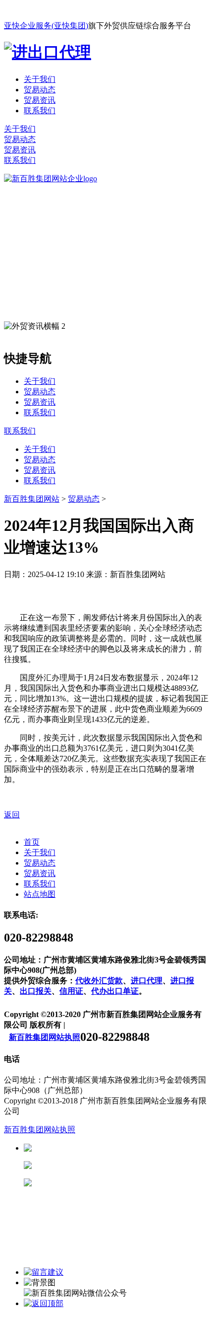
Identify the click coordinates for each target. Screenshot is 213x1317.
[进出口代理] (47, 52)
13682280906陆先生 (109, 1182)
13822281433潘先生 (109, 1165)
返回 (12, 814)
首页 (32, 842)
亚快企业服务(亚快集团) (46, 25)
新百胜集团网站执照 (44, 1037)
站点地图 (39, 894)
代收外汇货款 (99, 980)
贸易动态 (39, 89)
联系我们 (39, 110)
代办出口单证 (115, 991)
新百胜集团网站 (31, 499)
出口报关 (36, 991)
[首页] (50, 178)
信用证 (71, 991)
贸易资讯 (39, 100)
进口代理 (146, 980)
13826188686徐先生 (109, 1148)
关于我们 (39, 79)
